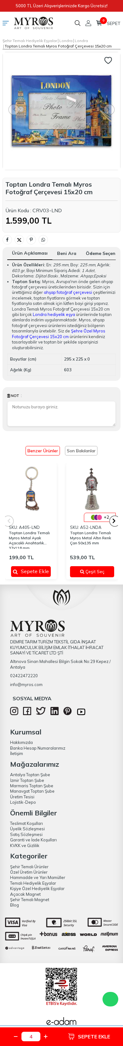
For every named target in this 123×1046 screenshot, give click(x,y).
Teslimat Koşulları (26, 823)
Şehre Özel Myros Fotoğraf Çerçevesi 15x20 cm (58, 333)
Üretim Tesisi (22, 796)
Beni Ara (66, 253)
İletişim (16, 753)
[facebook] (27, 713)
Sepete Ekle (35, 571)
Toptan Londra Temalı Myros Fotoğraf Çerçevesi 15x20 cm (58, 46)
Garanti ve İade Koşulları (33, 839)
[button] (114, 521)
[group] (61, 111)
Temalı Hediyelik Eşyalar (33, 883)
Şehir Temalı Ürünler (29, 866)
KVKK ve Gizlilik (24, 845)
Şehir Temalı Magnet (29, 899)
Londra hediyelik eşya (54, 314)
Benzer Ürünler (42, 451)
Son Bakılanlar (81, 451)
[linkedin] (54, 713)
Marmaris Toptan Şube (31, 785)
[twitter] (41, 713)
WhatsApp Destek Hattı (110, 999)
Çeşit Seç (96, 571)
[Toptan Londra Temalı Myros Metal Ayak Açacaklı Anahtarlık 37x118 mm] (31, 489)
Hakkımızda (21, 742)
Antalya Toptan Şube (30, 774)
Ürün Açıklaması (30, 253)
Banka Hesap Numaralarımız (37, 748)
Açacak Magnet (25, 894)
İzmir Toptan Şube (27, 780)
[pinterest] (67, 713)
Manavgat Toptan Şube (32, 791)
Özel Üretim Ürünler (29, 872)
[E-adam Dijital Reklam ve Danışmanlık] (61, 1023)
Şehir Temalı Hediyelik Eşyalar (30, 40)
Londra (66, 40)
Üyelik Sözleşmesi (27, 828)
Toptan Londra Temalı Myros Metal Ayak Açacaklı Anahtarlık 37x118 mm (29, 539)
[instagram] (14, 713)
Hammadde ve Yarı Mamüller (37, 877)
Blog (14, 904)
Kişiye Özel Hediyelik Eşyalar (37, 888)
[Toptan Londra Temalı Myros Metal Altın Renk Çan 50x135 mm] (92, 489)
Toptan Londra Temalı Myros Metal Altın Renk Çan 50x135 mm (90, 537)
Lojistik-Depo (23, 802)
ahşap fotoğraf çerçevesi (68, 292)
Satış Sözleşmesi (26, 834)
